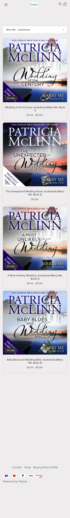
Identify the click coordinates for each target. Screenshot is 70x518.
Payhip (23, 481)
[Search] (60, 4)
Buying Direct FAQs (45, 467)
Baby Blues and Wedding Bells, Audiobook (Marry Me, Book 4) (35, 361)
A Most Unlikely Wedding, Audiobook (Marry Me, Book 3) (35, 277)
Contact (17, 467)
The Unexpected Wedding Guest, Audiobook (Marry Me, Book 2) (35, 193)
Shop (28, 467)
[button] (29, 482)
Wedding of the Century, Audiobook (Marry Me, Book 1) (35, 109)
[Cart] (66, 4)
